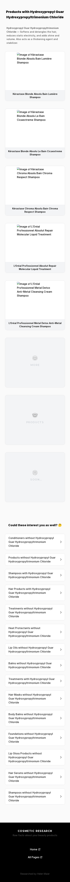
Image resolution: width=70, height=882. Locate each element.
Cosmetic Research (35, 831)
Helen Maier (43, 873)
